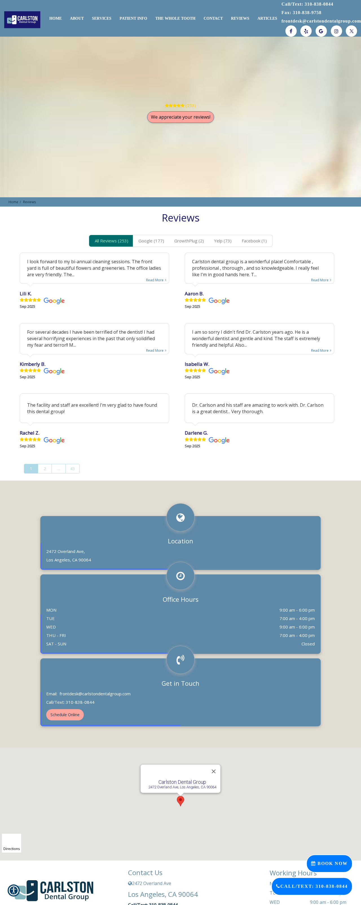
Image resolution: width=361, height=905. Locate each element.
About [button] (77, 18)
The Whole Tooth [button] (175, 18)
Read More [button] (155, 280)
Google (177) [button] (151, 241)
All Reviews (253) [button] (111, 241)
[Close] (214, 771)
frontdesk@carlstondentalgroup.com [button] (321, 21)
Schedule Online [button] (65, 714)
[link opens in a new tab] (291, 31)
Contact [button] (213, 18)
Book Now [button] (332, 863)
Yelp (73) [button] (223, 241)
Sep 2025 (27, 306)
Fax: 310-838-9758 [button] (301, 12)
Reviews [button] (240, 18)
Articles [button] (267, 18)
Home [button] (55, 18)
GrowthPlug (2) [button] (189, 241)
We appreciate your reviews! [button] (180, 117)
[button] (19, 19)
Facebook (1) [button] (254, 241)
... (59, 468)
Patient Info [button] (133, 18)
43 (72, 468)
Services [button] (101, 18)
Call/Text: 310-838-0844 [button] (307, 4)
